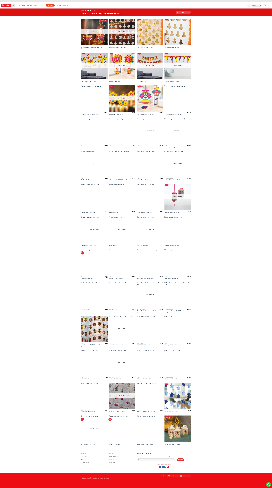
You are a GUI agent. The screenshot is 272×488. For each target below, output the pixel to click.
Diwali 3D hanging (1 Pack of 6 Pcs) (116, 81)
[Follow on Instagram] (163, 467)
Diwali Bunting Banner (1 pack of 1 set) (173, 81)
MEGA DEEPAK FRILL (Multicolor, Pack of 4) (118, 345)
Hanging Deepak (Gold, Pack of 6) (88, 212)
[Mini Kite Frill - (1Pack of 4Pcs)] (177, 363)
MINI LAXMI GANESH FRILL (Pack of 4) (117, 411)
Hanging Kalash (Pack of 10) (115, 212)
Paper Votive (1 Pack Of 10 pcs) (88, 444)
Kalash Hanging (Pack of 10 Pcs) (171, 278)
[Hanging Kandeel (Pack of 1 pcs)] (177, 229)
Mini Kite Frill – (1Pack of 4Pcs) (171, 379)
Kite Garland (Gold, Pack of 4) (87, 311)
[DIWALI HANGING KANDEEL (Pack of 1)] (122, 164)
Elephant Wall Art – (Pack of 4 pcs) (172, 179)
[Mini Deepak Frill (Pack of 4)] (177, 329)
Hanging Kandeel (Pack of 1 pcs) (171, 245)
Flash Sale (29, 5)
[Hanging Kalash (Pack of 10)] (122, 197)
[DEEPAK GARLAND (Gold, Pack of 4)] (150, 32)
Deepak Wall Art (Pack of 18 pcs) (88, 81)
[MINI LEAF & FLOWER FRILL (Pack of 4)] (150, 396)
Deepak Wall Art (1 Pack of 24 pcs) (172, 47)
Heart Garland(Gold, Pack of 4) (87, 278)
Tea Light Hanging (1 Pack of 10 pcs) (145, 444)
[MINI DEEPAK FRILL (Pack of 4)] (94, 363)
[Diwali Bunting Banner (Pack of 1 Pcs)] (94, 98)
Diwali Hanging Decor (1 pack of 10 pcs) (173, 114)
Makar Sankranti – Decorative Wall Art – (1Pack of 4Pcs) (147, 311)
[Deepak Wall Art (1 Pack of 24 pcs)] (177, 32)
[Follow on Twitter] (165, 467)
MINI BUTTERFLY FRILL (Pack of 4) (144, 345)
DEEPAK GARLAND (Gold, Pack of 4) (145, 47)
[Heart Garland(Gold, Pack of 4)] (94, 262)
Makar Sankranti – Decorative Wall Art (117, 311)
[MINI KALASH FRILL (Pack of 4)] (150, 363)
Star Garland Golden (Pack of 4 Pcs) (116, 444)
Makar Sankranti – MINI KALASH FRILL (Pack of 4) (91, 345)
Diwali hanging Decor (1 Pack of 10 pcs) (145, 114)
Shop (23, 5)
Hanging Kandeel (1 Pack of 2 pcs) (171, 212)
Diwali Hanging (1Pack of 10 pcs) (116, 114)
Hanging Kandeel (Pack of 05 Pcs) (144, 245)
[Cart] (265, 5)
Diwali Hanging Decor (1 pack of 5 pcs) (145, 147)
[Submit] (260, 5)
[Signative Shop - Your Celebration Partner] (8, 5)
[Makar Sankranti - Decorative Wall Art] (122, 295)
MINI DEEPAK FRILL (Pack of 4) (88, 379)
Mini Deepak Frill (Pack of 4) (170, 345)
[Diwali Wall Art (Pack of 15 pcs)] (150, 164)
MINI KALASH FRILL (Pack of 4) (144, 379)
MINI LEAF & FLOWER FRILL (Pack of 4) (146, 411)
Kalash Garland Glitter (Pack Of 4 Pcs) (145, 278)
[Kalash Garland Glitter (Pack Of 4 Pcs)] (150, 262)
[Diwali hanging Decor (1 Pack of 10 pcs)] (150, 98)
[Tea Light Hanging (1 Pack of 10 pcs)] (150, 428)
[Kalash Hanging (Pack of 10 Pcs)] (177, 262)
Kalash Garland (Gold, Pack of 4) (116, 278)
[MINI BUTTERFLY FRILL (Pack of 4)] (150, 329)
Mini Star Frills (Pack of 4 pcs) (170, 411)
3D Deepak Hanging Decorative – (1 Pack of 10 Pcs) (91, 48)
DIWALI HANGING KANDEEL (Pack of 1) (118, 179)
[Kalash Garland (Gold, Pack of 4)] (122, 262)
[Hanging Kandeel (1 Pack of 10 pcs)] (150, 197)
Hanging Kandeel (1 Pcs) (114, 245)
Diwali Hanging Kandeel (86, 179)
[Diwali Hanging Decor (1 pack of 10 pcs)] (177, 98)
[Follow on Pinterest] (168, 467)
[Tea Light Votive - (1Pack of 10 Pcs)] (177, 428)
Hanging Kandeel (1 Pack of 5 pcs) (88, 245)
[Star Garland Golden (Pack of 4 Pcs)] (122, 428)
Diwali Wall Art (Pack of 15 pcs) (144, 179)
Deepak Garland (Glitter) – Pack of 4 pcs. (118, 47)
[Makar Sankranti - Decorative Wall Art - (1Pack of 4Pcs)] (177, 295)
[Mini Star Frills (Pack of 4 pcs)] (177, 396)
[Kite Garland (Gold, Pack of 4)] (94, 295)
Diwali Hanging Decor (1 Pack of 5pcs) (172, 147)
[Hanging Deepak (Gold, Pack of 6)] (94, 197)
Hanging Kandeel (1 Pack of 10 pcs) (144, 212)
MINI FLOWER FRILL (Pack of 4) (116, 379)
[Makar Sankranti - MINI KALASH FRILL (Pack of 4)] (94, 329)
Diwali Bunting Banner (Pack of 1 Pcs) (89, 114)
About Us (35, 5)
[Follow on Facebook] (160, 467)
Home (19, 5)
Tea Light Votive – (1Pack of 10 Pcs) (172, 444)
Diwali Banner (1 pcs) (141, 81)
